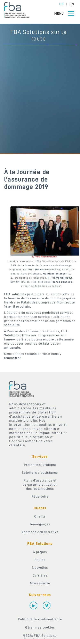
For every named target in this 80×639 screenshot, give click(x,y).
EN (72, 4)
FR (61, 4)
